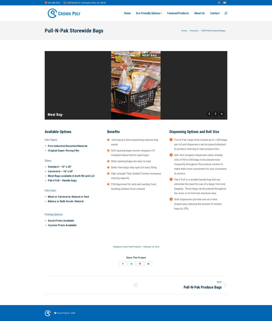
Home (184, 30)
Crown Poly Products (131, 247)
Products (194, 30)
